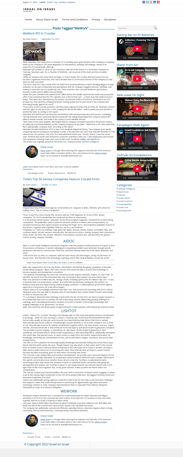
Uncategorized (124, 210)
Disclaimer (110, 19)
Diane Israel (123, 192)
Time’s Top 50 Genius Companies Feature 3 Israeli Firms (61, 179)
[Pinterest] (158, 2)
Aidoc (48, 436)
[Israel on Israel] (40, 10)
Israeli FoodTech (125, 201)
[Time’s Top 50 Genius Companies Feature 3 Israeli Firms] (69, 197)
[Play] (120, 58)
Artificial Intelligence (126, 188)
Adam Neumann (56, 173)
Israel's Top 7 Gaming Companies (61, 2)
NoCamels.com (60, 141)
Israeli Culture (124, 198)
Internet (121, 195)
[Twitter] (147, 2)
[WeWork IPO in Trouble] (69, 51)
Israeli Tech (123, 207)
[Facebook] (143, 2)
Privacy (96, 19)
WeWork (71, 173)
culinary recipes (100, 153)
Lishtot (56, 436)
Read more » (28, 169)
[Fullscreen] (154, 58)
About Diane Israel (47, 19)
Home (28, 19)
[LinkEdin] (154, 2)
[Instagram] (151, 2)
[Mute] (151, 58)
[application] (137, 48)
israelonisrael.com (47, 160)
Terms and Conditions (75, 19)
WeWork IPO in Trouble (39, 33)
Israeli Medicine (125, 204)
